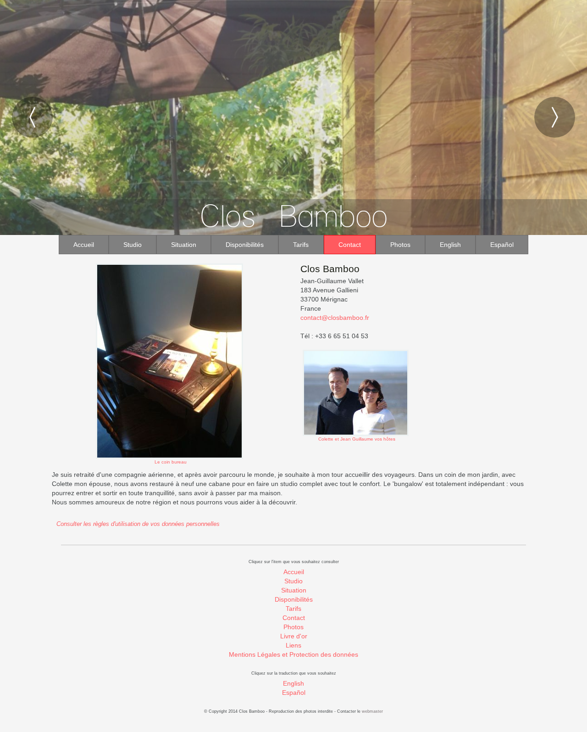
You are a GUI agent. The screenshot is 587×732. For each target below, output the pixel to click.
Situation (183, 244)
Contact (349, 244)
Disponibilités (245, 244)
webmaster (372, 711)
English (450, 244)
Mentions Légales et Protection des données (293, 654)
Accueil (83, 244)
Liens (293, 645)
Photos (400, 244)
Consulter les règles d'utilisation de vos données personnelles (138, 524)
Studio (132, 244)
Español (502, 244)
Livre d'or (293, 636)
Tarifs (301, 244)
